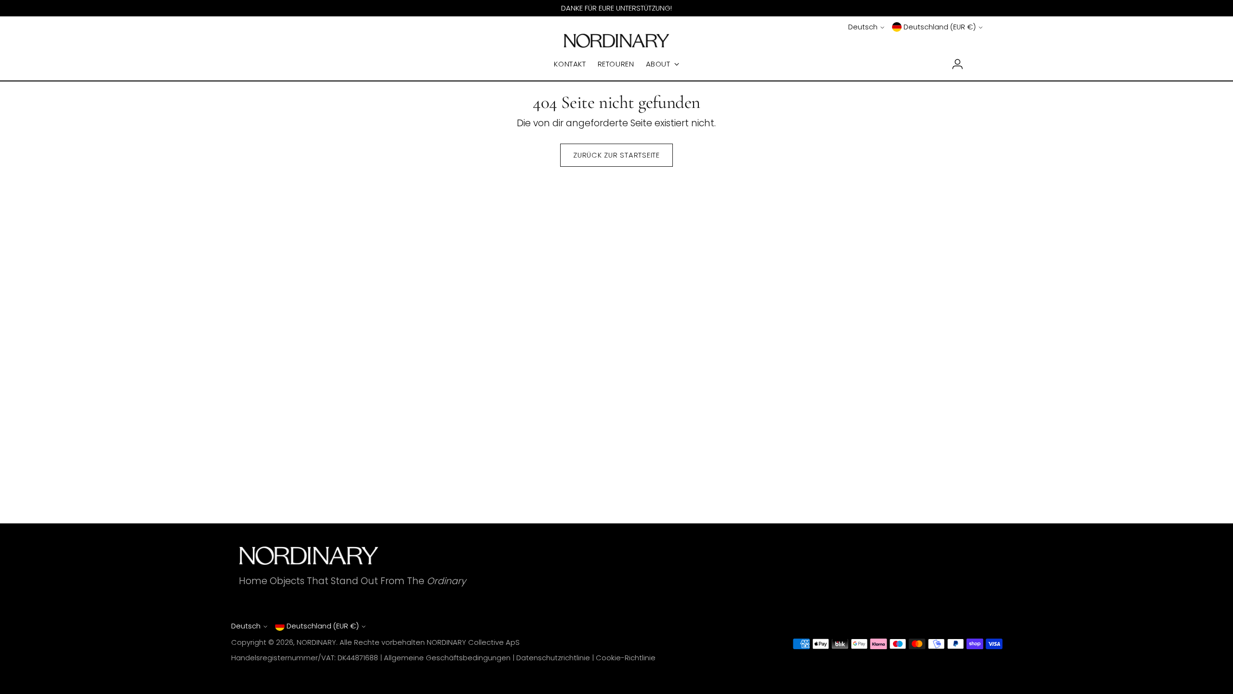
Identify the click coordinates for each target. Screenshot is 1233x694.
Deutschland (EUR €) (940, 27)
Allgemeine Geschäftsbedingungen (447, 658)
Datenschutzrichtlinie (553, 658)
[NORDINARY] (616, 41)
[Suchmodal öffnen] (255, 64)
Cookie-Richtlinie (626, 658)
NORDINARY (316, 642)
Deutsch (863, 27)
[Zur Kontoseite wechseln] (953, 64)
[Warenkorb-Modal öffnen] (977, 64)
